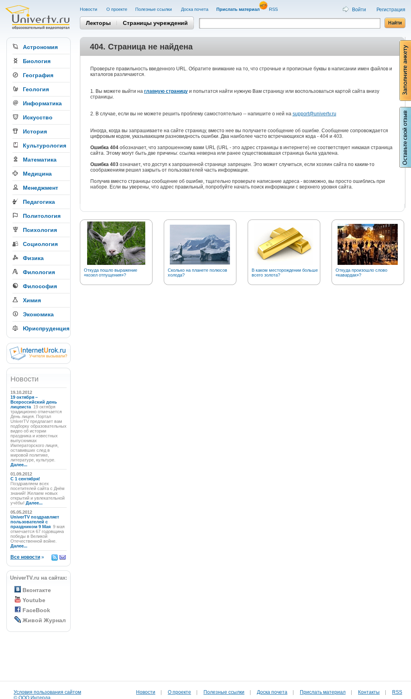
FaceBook (36, 610)
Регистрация (390, 9)
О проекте (116, 9)
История (35, 131)
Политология (42, 216)
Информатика (42, 103)
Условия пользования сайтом (47, 692)
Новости (89, 9)
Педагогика (39, 202)
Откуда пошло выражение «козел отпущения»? (110, 272)
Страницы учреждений (155, 23)
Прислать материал (323, 692)
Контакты (369, 692)
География (38, 75)
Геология (36, 89)
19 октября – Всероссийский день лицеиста (33, 402)
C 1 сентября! (25, 478)
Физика (33, 258)
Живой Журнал (44, 620)
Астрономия (40, 47)
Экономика (38, 314)
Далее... (18, 464)
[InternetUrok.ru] (38, 358)
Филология (39, 272)
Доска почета (194, 9)
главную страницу (166, 91)
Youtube (33, 600)
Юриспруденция (46, 328)
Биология (37, 61)
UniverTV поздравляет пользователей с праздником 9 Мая (34, 522)
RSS (274, 9)
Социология (40, 244)
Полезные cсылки (154, 9)
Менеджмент (40, 187)
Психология (40, 230)
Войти (359, 9)
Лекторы (98, 23)
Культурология (44, 145)
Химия (32, 300)
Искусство (38, 117)
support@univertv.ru (314, 114)
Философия (40, 286)
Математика (40, 159)
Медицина (37, 173)
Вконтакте (36, 590)
